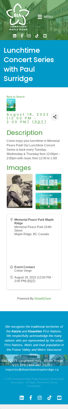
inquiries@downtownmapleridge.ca (32, 369)
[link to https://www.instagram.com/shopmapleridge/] (29, 36)
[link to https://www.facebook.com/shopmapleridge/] (22, 36)
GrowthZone (42, 298)
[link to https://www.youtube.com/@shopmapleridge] (45, 36)
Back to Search (16, 96)
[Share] (54, 117)
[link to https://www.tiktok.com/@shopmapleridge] (37, 36)
